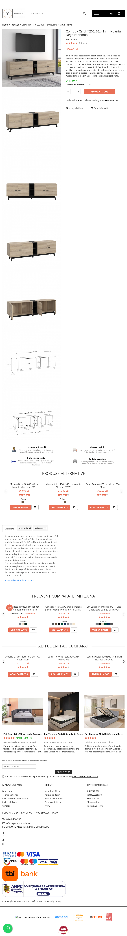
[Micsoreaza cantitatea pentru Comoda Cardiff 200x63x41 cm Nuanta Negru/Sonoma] (68, 91)
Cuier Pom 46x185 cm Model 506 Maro (103, 485)
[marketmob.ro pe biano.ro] (109, 917)
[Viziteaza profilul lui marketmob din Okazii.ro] (79, 917)
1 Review (83, 43)
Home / (6, 24)
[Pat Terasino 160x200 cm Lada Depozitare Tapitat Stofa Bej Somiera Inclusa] (63, 711)
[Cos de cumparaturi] (119, 13)
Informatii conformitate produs (19, 580)
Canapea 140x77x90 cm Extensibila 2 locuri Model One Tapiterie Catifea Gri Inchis (63, 608)
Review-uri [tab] (40, 528)
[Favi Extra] (63, 930)
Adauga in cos (99, 91)
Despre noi (7, 791)
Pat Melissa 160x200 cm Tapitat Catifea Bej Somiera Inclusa (23, 608)
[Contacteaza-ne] (111, 13)
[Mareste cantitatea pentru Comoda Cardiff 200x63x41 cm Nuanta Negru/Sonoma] (78, 91)
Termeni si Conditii (10, 794)
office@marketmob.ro (18, 823)
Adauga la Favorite (77, 108)
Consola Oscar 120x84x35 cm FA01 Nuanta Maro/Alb (104, 658)
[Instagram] (3, 844)
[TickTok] (3, 840)
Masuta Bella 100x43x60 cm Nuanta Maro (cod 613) (24, 485)
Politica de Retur (52, 794)
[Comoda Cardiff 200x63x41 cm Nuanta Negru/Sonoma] (31, 58)
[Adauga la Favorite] (35, 507)
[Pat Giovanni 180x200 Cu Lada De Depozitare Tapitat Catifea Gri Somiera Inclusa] (104, 711)
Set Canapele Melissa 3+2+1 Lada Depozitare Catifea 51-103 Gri (104, 608)
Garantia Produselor (54, 798)
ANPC (47, 805)
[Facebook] (3, 833)
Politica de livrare (10, 802)
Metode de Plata (52, 791)
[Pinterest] (3, 836)
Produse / (16, 24)
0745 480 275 (14, 819)
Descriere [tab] (9, 528)
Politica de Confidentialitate (85, 776)
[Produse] (97, 14)
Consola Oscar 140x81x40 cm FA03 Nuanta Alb (23, 658)
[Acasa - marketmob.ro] (13, 14)
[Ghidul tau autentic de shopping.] (61, 917)
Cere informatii (100, 108)
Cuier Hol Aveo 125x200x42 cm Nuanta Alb (63, 658)
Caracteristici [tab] (24, 528)
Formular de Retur (53, 802)
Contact (6, 805)
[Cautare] (84, 13)
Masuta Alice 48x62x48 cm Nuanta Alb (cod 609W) (63, 485)
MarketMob (71, 39)
